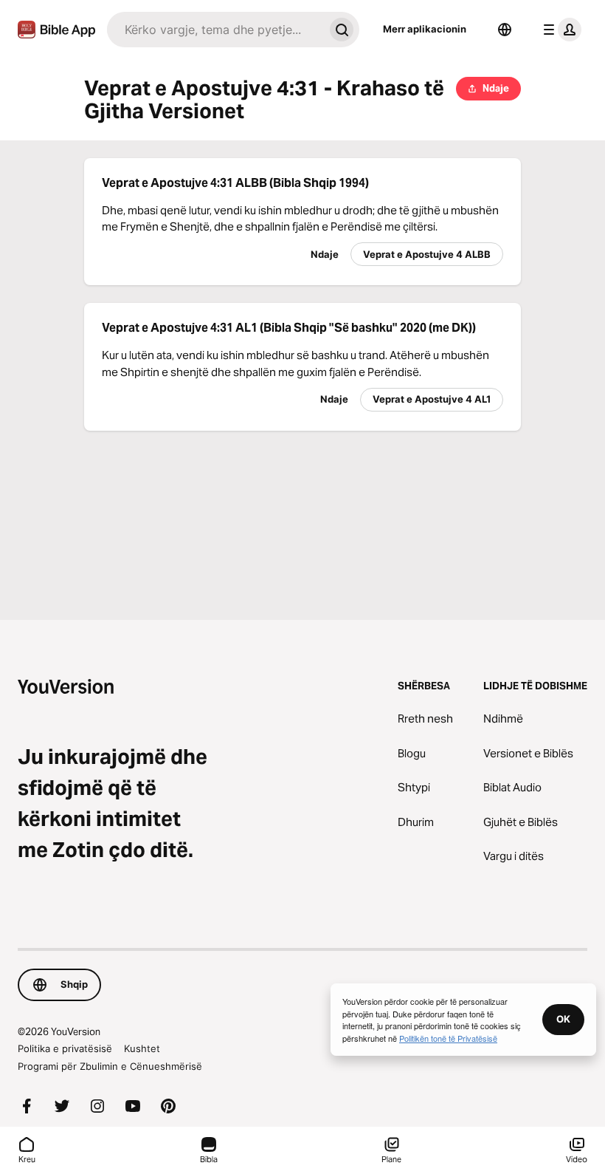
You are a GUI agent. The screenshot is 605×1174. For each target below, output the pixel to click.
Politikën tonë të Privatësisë (448, 1038)
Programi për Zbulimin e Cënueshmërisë (110, 1066)
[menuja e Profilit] (559, 29)
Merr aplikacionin (424, 29)
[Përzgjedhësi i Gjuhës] (504, 29)
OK (563, 1019)
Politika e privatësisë (65, 1048)
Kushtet (142, 1048)
